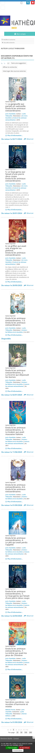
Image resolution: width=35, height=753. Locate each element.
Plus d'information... (15, 135)
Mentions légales (6, 738)
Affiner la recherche (10, 67)
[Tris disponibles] (8, 63)
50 (21, 732)
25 (17, 732)
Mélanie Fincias (10, 709)
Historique (21, 2)
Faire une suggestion (18, 63)
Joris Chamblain (10, 114)
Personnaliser (17, 750)
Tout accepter (12, 748)
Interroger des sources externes (14, 71)
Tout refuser (25, 748)
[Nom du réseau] (6, 21)
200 (30, 732)
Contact (16, 738)
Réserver (30, 139)
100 (25, 732)
